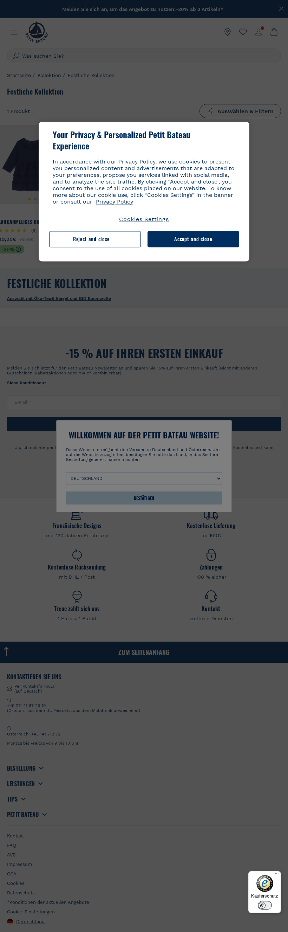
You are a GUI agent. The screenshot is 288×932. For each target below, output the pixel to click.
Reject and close (91, 239)
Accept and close (193, 239)
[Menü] (277, 875)
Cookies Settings (144, 219)
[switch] (265, 905)
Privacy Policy (114, 201)
